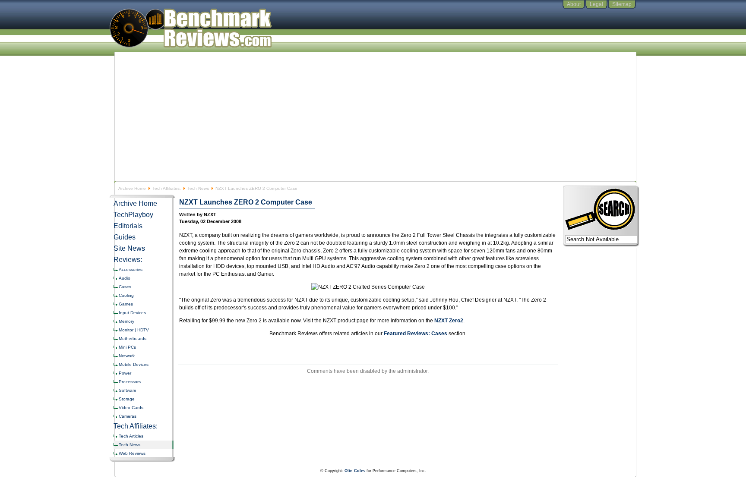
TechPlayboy (133, 214)
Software (127, 390)
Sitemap (622, 4)
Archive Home (132, 188)
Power (125, 373)
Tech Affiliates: (166, 188)
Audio (124, 278)
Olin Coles (355, 471)
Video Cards (131, 407)
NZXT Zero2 (448, 321)
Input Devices (132, 312)
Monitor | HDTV (134, 330)
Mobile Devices (134, 364)
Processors (130, 381)
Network (127, 355)
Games (126, 304)
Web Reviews (132, 453)
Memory (126, 321)
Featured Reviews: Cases (415, 334)
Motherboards (132, 338)
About (574, 4)
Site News (129, 248)
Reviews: (128, 259)
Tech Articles (131, 436)
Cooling (126, 295)
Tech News (198, 188)
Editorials (128, 226)
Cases (125, 286)
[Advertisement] (373, 116)
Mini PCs (127, 347)
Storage (127, 399)
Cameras (127, 416)
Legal (596, 4)
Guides (125, 237)
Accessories (130, 269)
